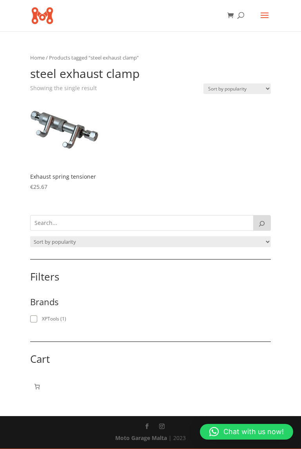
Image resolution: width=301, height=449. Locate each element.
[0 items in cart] (37, 386)
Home (37, 57)
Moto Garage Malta (141, 438)
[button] (246, 432)
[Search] (262, 223)
